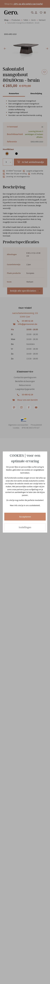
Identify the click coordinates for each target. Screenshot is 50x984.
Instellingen (25, 527)
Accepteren (25, 516)
